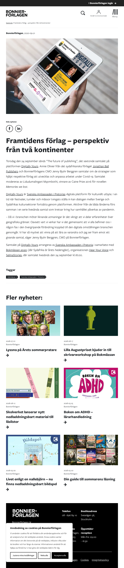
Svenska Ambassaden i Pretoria (74, 245)
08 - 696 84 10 (69, 515)
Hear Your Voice (98, 250)
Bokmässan (12, 277)
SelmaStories (14, 255)
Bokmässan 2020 (16, 250)
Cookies (85, 560)
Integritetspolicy (100, 560)
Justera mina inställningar (23, 555)
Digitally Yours (29, 166)
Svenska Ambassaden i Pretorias (46, 194)
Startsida (9, 23)
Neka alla (44, 555)
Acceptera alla (60, 555)
